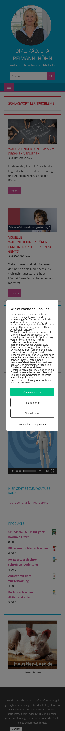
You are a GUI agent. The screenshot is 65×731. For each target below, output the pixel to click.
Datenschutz (25, 424)
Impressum (40, 424)
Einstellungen (32, 413)
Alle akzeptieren (33, 391)
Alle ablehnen (32, 402)
